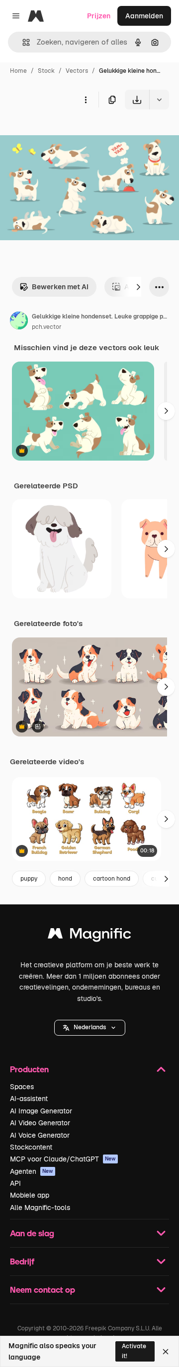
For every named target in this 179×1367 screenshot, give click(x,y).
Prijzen (98, 15)
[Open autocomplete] (22, 42)
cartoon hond (111, 879)
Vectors (77, 71)
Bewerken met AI (60, 286)
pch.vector (47, 327)
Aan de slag (32, 1233)
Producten (29, 1069)
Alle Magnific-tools (40, 1207)
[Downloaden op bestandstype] (159, 99)
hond (65, 879)
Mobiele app (29, 1195)
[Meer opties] (85, 99)
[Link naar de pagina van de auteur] (19, 322)
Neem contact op (42, 1289)
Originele (65, 132)
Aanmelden (144, 15)
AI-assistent (29, 1098)
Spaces (22, 1086)
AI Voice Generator (40, 1135)
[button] (89, 1028)
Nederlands (90, 1027)
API (15, 1183)
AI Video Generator (40, 1122)
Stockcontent (31, 1147)
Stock (46, 71)
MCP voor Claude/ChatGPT (63, 1159)
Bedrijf (22, 1261)
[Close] (166, 1352)
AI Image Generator (41, 1110)
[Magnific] (89, 936)
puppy (28, 879)
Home (18, 71)
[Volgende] (138, 287)
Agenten (31, 1171)
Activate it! (134, 1351)
